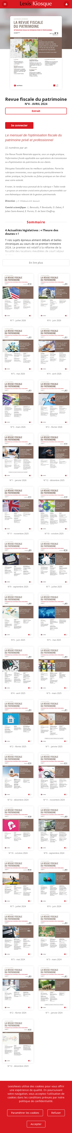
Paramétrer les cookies (25, 1112)
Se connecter (19, 125)
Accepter (36, 1124)
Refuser (56, 1112)
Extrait (36, 111)
